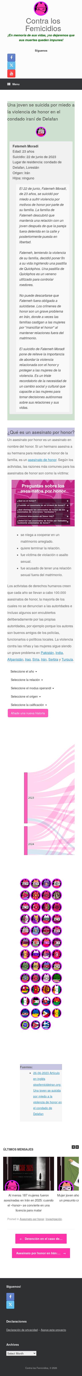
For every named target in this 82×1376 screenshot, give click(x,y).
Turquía (67, 659)
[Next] (77, 1147)
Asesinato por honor (32, 1219)
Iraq (28, 659)
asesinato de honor (42, 459)
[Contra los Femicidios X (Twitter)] (11, 66)
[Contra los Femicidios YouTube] (11, 73)
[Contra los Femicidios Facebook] (11, 58)
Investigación (54, 1219)
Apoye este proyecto (53, 1330)
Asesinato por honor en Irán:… (41, 1253)
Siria (35, 659)
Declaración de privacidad (22, 1330)
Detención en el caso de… (41, 1239)
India (59, 652)
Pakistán (47, 652)
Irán (44, 659)
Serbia (53, 659)
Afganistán (15, 659)
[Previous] (73, 1147)
